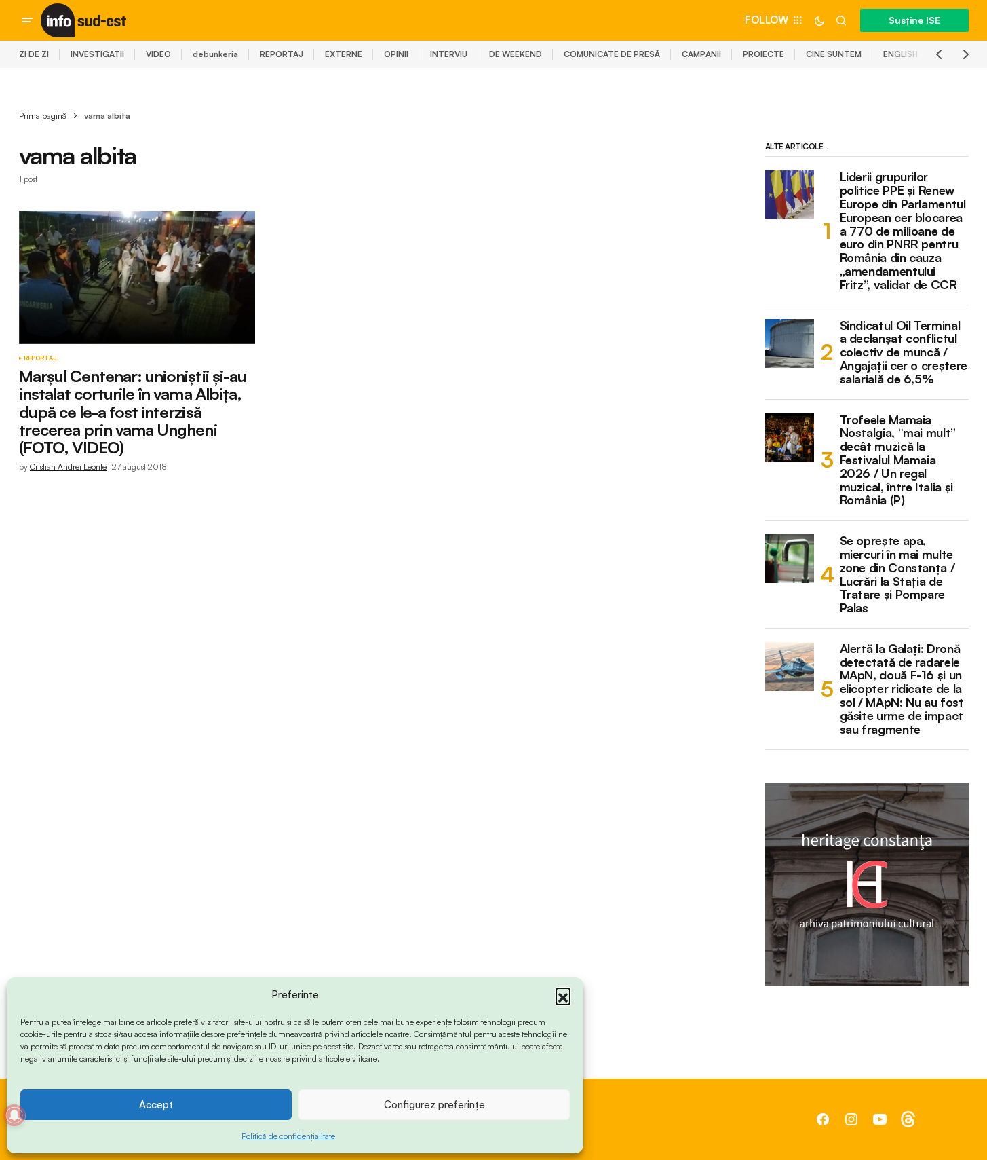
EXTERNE (343, 54)
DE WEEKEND (515, 54)
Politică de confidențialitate (288, 1136)
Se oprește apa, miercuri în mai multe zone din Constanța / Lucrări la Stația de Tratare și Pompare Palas (897, 574)
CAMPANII (701, 54)
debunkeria (215, 54)
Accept (156, 1104)
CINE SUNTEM (834, 54)
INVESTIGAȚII (97, 54)
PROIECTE (763, 54)
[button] (563, 995)
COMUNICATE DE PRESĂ (612, 54)
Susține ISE (914, 20)
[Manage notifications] (14, 1115)
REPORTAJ (281, 54)
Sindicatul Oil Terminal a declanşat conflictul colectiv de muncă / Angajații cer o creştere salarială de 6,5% (903, 352)
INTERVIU (448, 54)
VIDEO (158, 54)
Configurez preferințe (434, 1104)
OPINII (396, 54)
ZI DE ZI (34, 54)
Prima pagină (42, 116)
